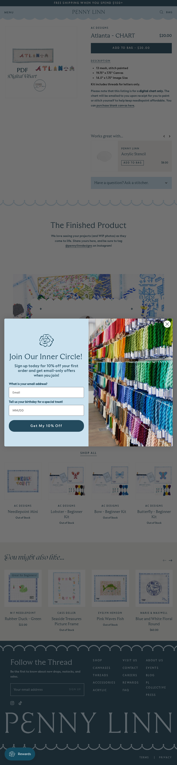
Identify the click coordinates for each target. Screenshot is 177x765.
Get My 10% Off (46, 426)
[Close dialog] (167, 324)
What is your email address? (28, 384)
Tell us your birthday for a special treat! (36, 402)
